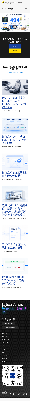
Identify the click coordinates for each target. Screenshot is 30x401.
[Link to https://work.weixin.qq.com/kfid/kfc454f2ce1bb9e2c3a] (11, 394)
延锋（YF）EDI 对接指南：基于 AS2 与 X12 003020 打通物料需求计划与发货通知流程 (14, 209)
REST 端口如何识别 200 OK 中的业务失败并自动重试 (14, 280)
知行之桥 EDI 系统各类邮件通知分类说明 (14, 174)
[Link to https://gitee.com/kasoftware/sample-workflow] (21, 394)
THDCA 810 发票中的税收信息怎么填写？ (14, 245)
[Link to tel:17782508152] (24, 394)
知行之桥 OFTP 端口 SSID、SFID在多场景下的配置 (14, 139)
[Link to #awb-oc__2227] (26, 9)
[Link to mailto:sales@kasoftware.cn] (26, 394)
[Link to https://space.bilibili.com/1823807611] (13, 394)
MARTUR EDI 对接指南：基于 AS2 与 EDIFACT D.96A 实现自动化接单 (14, 102)
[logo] (8, 8)
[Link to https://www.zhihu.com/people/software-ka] (16, 394)
